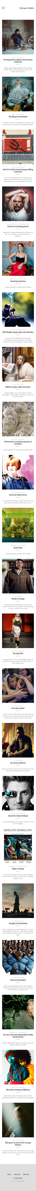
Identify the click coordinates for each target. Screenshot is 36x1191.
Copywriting (18, 1178)
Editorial (26, 1174)
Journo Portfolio (20, 1181)
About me (17, 1174)
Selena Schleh (26, 8)
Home (9, 1174)
